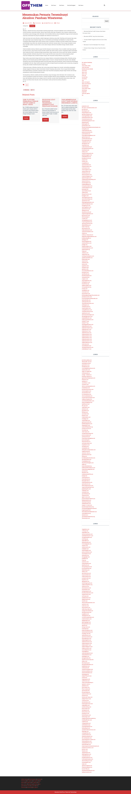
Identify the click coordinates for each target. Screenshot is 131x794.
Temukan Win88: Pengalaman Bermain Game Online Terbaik (95, 40)
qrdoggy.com (85, 239)
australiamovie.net (86, 363)
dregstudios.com (86, 425)
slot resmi (84, 70)
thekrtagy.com (85, 731)
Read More (25, 117)
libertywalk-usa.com (86, 361)
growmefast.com (86, 228)
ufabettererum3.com (87, 326)
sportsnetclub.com (86, 164)
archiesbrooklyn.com (87, 443)
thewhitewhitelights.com (88, 462)
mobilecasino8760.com (87, 474)
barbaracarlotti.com (86, 500)
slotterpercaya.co (86, 306)
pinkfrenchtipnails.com (87, 204)
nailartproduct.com (86, 597)
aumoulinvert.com (86, 484)
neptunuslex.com (86, 370)
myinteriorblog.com (86, 707)
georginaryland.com (86, 459)
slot (27, 84)
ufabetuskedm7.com (87, 337)
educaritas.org (85, 555)
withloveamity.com (86, 576)
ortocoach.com (85, 292)
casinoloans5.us (86, 477)
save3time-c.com (86, 383)
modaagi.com (85, 418)
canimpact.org (85, 492)
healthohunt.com (86, 666)
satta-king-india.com (87, 609)
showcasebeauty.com (87, 396)
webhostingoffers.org (87, 584)
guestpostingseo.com (87, 114)
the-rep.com (85, 405)
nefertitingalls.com (86, 550)
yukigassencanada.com (87, 610)
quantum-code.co (86, 684)
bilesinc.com (85, 415)
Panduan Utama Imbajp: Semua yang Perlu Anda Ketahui (94, 48)
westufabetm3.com (86, 345)
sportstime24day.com (87, 199)
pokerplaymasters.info (87, 117)
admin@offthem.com (48, 23)
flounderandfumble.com (87, 664)
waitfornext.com (86, 681)
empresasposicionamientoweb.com (90, 746)
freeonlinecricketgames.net (88, 438)
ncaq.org (84, 560)
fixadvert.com (85, 379)
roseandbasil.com (86, 461)
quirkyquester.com (86, 301)
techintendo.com (86, 589)
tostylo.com (85, 161)
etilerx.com (84, 661)
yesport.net (84, 160)
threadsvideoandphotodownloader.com (91, 127)
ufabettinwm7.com (86, 331)
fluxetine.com (85, 472)
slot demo (84, 78)
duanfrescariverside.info (88, 659)
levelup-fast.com (86, 627)
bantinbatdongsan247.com (88, 120)
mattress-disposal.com (87, 235)
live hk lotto (84, 77)
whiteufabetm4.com (86, 654)
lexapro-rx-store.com (87, 505)
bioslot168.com (85, 769)
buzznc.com (85, 749)
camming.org (85, 539)
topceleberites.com (86, 638)
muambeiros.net (86, 445)
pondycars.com (85, 713)
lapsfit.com (84, 625)
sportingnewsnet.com (87, 197)
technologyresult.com (87, 583)
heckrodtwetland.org (87, 466)
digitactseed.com (86, 599)
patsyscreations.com (87, 552)
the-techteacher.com (87, 738)
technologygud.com (86, 241)
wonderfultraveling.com (87, 433)
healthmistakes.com (86, 246)
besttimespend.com (86, 275)
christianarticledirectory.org (88, 516)
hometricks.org (85, 283)
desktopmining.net (86, 502)
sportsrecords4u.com (87, 636)
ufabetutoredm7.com (87, 340)
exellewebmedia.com (87, 138)
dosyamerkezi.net (86, 392)
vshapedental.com (86, 723)
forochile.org (85, 430)
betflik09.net (85, 558)
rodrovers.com (85, 606)
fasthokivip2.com (86, 173)
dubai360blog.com (86, 225)
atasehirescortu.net (86, 212)
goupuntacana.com (86, 542)
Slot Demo (61, 5)
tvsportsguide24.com (87, 221)
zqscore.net (85, 261)
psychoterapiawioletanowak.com (89, 298)
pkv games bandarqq (87, 62)
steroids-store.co (86, 453)
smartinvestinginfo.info (87, 669)
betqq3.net (84, 475)
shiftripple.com (85, 305)
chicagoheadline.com (87, 537)
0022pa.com (85, 412)
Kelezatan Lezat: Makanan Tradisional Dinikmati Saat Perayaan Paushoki (50, 103)
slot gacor (81, 5)
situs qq (84, 75)
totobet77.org (85, 323)
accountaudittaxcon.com (87, 270)
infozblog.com (85, 446)
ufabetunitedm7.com (87, 336)
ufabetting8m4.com (86, 640)
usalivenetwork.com (86, 130)
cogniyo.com (85, 279)
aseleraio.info (85, 262)
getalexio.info (85, 269)
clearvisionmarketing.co (87, 682)
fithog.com (84, 456)
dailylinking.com (86, 570)
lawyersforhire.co (86, 181)
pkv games (29, 781)
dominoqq (84, 90)
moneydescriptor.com (87, 186)
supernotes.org (85, 254)
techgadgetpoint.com (87, 220)
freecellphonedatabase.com (88, 135)
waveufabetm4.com (86, 650)
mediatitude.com (86, 387)
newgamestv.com (86, 205)
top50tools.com (85, 404)
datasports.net (85, 210)
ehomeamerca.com (86, 588)
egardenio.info (85, 266)
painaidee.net (85, 189)
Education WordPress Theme (62, 792)
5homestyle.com (86, 518)
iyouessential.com (86, 575)
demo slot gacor (86, 82)
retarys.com (85, 151)
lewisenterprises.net (87, 566)
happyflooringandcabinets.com (89, 236)
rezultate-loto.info (86, 633)
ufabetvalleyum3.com (87, 342)
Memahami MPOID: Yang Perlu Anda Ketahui (94, 36)
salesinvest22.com (86, 694)
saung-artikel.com (86, 171)
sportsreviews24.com (87, 223)
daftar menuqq (24, 779)
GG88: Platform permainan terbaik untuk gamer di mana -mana (30, 102)
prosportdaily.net (86, 692)
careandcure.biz (85, 277)
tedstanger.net (85, 674)
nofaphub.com (85, 548)
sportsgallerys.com (86, 207)
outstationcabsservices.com (88, 729)
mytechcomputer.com (87, 767)
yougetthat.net (85, 163)
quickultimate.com (86, 300)
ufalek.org (84, 233)
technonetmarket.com (87, 672)
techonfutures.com (86, 715)
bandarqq (30, 784)
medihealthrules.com (87, 720)
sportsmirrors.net (86, 208)
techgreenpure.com (86, 591)
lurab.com (84, 764)
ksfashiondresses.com (87, 248)
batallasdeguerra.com (87, 423)
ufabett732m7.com (86, 698)
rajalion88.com (85, 540)
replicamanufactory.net (87, 632)
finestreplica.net (86, 663)
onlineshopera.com (86, 563)
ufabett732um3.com (86, 676)
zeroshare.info (85, 414)
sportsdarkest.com (86, 191)
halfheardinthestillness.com (88, 467)
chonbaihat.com (85, 448)
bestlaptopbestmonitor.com (88, 458)
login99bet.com (85, 532)
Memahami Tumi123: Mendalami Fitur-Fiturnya (94, 44)
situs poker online (86, 65)
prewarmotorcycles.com (87, 389)
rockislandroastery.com (87, 759)
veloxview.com (85, 344)
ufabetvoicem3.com (86, 648)
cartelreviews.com (86, 594)
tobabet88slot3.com (87, 318)
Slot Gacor (53, 5)
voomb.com (84, 218)
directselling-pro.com (87, 760)
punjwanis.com (85, 106)
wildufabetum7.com (86, 349)
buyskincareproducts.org (88, 506)
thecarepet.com (85, 111)
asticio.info (84, 264)
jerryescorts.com (86, 215)
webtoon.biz (85, 192)
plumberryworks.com (87, 296)
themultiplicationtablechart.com (89, 511)
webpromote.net (86, 451)
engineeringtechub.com (87, 213)
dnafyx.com (84, 571)
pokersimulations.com (87, 630)
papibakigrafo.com (86, 489)
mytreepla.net (85, 628)
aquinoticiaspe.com (86, 177)
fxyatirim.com (85, 579)
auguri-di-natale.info (86, 371)
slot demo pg (85, 85)
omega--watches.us (86, 374)
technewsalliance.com (87, 671)
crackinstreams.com (86, 619)
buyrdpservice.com (86, 158)
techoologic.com (86, 716)
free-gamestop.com (86, 140)
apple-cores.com (86, 497)
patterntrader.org (86, 249)
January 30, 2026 (28, 23)
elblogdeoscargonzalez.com (89, 449)
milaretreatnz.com (86, 417)
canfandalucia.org (86, 725)
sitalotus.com (85, 252)
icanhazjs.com (85, 490)
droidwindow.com (86, 702)
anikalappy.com (85, 656)
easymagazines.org (86, 280)
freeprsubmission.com (87, 703)
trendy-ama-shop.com (87, 697)
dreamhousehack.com (87, 736)
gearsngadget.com (86, 622)
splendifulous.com (86, 635)
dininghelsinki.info (86, 658)
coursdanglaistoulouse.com (88, 368)
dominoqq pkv (85, 87)
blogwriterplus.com (86, 112)
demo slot (84, 72)
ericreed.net (85, 471)
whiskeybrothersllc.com (87, 347)
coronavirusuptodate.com (88, 617)
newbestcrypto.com (86, 166)
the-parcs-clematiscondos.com (89, 107)
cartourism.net (85, 495)
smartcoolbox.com (86, 308)
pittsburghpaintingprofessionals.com (90, 295)
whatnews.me (85, 685)
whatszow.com (85, 586)
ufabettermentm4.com (87, 327)
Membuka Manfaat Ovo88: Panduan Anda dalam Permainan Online (94, 32)
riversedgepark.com (86, 544)
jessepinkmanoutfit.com (87, 148)
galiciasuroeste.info (86, 422)
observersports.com (87, 174)
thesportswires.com (86, 194)
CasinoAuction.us (86, 479)
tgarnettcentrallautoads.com (88, 378)
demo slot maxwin (86, 83)
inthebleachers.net (86, 503)
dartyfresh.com (85, 565)
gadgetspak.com (86, 620)
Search (96, 16)
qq (82, 95)
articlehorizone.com (86, 612)
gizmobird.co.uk (85, 365)
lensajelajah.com (86, 557)
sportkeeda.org (85, 274)
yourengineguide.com (87, 726)
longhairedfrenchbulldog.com (89, 179)
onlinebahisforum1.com (87, 535)
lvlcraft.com (84, 601)
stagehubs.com (85, 529)
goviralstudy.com (86, 493)
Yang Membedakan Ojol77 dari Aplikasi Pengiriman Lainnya (69, 101)
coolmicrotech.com (86, 734)
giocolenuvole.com (86, 573)
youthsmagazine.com (87, 187)
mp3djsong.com (86, 366)
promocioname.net (86, 435)
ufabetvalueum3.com (87, 643)
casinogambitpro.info (87, 116)
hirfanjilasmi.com (86, 282)
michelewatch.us (86, 373)
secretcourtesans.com (87, 534)
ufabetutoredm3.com (87, 339)
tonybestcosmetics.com (87, 747)
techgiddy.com (85, 129)
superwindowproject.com (88, 487)
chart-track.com (85, 431)
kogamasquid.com (86, 510)
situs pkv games (86, 93)
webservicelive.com (86, 772)
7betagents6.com (86, 615)
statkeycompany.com (87, 399)
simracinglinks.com (86, 391)
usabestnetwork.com (87, 146)
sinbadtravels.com (86, 142)
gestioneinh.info (86, 690)
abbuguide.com (85, 581)
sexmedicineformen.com (88, 303)
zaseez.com (85, 545)
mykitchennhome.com (87, 482)
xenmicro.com (85, 561)
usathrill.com (85, 721)
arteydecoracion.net (86, 454)
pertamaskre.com (86, 125)
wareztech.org (85, 145)
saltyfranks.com (86, 407)
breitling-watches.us (87, 376)
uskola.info (84, 677)
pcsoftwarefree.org (86, 568)
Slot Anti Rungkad (71, 5)
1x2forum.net (85, 531)
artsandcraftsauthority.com (88, 770)
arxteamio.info (85, 267)
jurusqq (83, 64)
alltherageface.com (86, 754)
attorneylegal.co (86, 217)
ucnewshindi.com (86, 133)
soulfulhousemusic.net (87, 311)
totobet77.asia (85, 321)
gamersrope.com (86, 137)
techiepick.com (85, 710)
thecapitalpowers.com (87, 316)
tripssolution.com (86, 607)
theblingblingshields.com (88, 202)
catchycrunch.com (86, 547)
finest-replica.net (86, 689)
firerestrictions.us (86, 441)
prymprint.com (85, 272)
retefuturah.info (85, 667)
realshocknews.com (86, 243)
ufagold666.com (86, 705)
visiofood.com (85, 700)
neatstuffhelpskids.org (87, 427)
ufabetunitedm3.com (87, 334)
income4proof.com (86, 553)
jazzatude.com (85, 410)
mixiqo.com (84, 288)
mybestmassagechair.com (88, 469)
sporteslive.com (86, 200)
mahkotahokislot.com (87, 230)
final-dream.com (86, 687)
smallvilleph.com (86, 420)
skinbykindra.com (86, 752)
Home (46, 5)
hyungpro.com (85, 195)
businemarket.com (86, 182)
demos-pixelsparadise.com (88, 386)
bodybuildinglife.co (86, 238)
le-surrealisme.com (86, 394)
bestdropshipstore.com (87, 592)
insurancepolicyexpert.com (88, 397)
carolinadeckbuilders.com (88, 400)
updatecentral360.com (87, 257)
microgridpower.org (86, 287)
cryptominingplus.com (87, 176)
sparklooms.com (86, 313)
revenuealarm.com (86, 762)
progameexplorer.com (87, 757)
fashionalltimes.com (87, 741)
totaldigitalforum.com (87, 742)
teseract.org (85, 695)
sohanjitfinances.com (87, 310)
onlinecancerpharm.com (87, 231)
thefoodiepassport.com (87, 485)
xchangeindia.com (86, 733)
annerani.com (85, 409)
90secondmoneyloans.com (88, 602)
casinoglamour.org (86, 513)
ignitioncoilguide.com (87, 765)
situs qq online (85, 67)
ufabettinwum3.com (86, 332)
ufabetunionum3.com (87, 641)
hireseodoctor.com (86, 623)
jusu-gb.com (85, 109)
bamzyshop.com (86, 711)
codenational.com (86, 756)
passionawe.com (86, 293)
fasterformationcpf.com (87, 153)
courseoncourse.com (87, 119)
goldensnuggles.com (87, 155)
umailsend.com (85, 150)
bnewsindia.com (86, 708)
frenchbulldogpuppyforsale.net (89, 508)
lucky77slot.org (85, 226)
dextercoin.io (85, 515)
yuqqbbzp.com (85, 614)
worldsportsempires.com (88, 256)
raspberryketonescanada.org (89, 718)
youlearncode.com (86, 578)
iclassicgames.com (86, 169)
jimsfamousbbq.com (87, 360)
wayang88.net (85, 651)
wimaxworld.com (86, 436)
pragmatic (84, 91)
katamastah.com (86, 259)
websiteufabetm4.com (87, 653)
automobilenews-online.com (88, 739)
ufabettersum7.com (86, 329)
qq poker (33, 785)
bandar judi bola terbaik (87, 69)
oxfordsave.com (86, 168)
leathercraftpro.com (86, 285)
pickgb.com (84, 244)
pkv (37, 785)
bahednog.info (85, 122)
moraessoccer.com (86, 428)
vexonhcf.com (85, 384)
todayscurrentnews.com (87, 319)
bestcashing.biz (86, 440)
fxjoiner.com (85, 751)
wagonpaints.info (86, 679)
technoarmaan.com (86, 744)
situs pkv (27, 785)
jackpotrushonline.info (87, 132)
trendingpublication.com (87, 324)
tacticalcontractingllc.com (88, 314)
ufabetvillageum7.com (87, 646)
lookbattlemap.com (86, 156)
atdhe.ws (84, 464)
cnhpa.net (84, 251)
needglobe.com (85, 290)
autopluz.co (84, 381)
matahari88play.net (86, 184)
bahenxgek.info (85, 124)
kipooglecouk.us (86, 480)
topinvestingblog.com (87, 402)
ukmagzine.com (85, 143)
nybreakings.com (86, 728)
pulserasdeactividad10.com (88, 498)
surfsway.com (85, 596)
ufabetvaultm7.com (86, 645)
